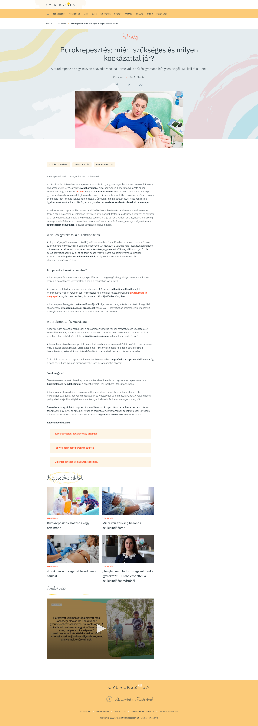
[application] (100, 629)
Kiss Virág (118, 77)
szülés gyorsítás (58, 165)
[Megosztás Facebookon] (117, 85)
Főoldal (49, 23)
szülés (80, 191)
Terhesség (62, 23)
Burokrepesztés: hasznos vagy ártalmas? (76, 433)
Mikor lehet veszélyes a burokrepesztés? (76, 461)
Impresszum (85, 711)
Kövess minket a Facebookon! (134, 699)
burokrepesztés (104, 165)
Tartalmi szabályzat (169, 711)
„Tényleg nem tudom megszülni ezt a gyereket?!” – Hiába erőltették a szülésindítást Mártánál (127, 576)
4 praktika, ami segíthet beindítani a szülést (71, 573)
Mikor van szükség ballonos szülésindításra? (121, 525)
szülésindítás (82, 165)
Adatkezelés (120, 711)
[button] (100, 628)
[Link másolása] (141, 85)
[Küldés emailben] (129, 85)
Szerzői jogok (102, 711)
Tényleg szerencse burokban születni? (75, 447)
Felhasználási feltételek (143, 711)
